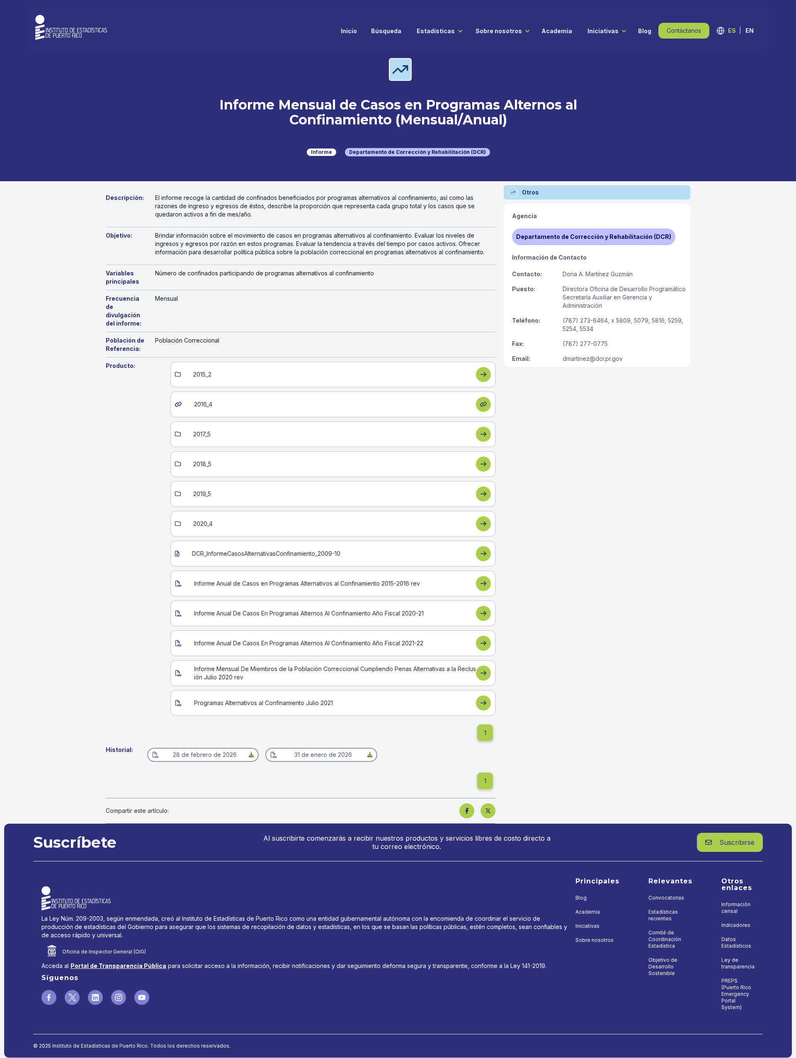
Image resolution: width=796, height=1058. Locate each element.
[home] (71, 27)
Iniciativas (603, 30)
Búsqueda (386, 30)
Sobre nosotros (499, 30)
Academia (556, 30)
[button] (437, 30)
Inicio (349, 30)
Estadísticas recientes (663, 915)
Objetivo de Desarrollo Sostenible (662, 966)
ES (732, 30)
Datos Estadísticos (736, 942)
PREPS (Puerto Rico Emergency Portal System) (736, 994)
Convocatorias (666, 898)
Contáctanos (684, 30)
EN (749, 30)
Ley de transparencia (738, 963)
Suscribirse (730, 842)
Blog (644, 30)
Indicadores (735, 925)
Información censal (735, 907)
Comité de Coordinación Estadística (664, 939)
